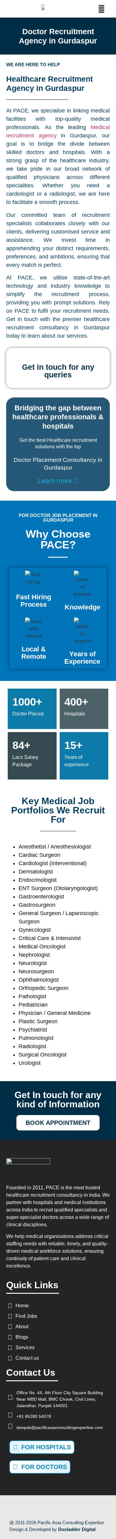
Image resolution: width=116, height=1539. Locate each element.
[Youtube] (51, 1507)
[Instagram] (65, 1507)
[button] (101, 8)
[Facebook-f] (38, 1507)
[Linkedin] (78, 1507)
